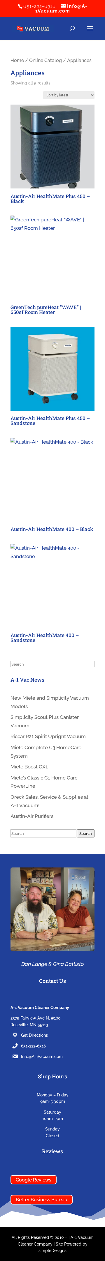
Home (17, 60)
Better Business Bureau (41, 1199)
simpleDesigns (52, 1250)
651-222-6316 (33, 1046)
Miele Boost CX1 (29, 767)
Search (85, 833)
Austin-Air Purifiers (31, 816)
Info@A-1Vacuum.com (42, 1056)
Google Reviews (33, 1179)
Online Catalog (45, 60)
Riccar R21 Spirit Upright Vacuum (48, 736)
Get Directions (34, 1035)
